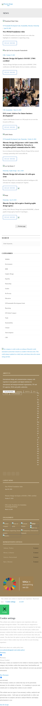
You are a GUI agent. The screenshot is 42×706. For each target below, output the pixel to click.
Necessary (3, 657)
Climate (7, 327)
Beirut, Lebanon (9, 552)
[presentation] (9, 391)
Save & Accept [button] (4, 704)
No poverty (8, 293)
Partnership (36, 25)
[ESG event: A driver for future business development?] (21, 92)
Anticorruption (9, 332)
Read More (9, 43)
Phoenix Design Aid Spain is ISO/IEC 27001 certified (20, 496)
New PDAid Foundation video (14, 32)
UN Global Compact (10, 313)
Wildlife (7, 259)
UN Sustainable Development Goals (11, 25)
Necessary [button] (3, 652)
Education (30, 25)
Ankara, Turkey (9, 548)
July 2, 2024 (21, 170)
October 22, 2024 (32, 139)
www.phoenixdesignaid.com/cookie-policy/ (12, 650)
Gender (7, 288)
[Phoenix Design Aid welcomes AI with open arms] (9, 166)
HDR (6, 269)
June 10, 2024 (13, 200)
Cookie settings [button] (10, 602)
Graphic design (12, 170)
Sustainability (24, 25)
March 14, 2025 (17, 110)
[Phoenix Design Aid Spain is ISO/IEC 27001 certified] (15, 50)
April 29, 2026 (7, 28)
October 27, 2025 (10, 55)
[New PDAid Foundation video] (10, 21)
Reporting (8, 308)
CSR (4, 55)
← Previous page (21, 226)
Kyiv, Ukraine (8, 562)
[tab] (9, 391)
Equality (7, 279)
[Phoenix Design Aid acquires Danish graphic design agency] (5, 195)
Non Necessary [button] (4, 675)
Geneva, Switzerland (10, 557)
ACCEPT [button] (21, 602)
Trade (6, 318)
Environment (8, 264)
